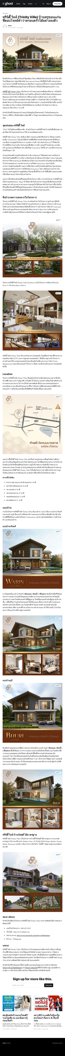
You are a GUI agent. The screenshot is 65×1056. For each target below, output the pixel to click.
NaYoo (4, 1043)
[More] (36, 4)
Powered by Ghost (57, 1043)
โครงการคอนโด (31, 968)
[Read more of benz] (5, 26)
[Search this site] (43, 3)
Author (30, 4)
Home (18, 4)
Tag (24, 4)
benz (10, 25)
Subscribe (57, 4)
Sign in (48, 4)
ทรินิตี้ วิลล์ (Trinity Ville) (12, 91)
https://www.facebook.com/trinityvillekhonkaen (33, 935)
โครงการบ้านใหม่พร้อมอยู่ (12, 968)
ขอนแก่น (5, 13)
